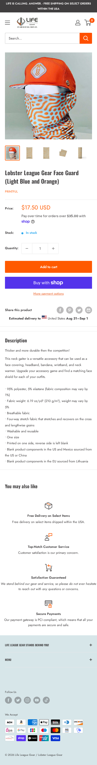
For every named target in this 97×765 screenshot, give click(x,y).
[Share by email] (88, 310)
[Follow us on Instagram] (27, 700)
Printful (11, 191)
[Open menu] (7, 23)
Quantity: (11, 248)
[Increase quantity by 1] (53, 248)
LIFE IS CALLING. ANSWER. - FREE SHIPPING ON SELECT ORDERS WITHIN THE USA (48, 6)
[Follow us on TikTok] (46, 700)
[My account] (77, 22)
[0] (88, 23)
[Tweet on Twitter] (79, 310)
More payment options (48, 293)
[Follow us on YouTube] (36, 700)
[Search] (86, 38)
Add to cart (48, 266)
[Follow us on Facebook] (8, 700)
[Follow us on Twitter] (17, 700)
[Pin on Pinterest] (69, 310)
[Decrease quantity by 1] (27, 248)
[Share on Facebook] (60, 310)
